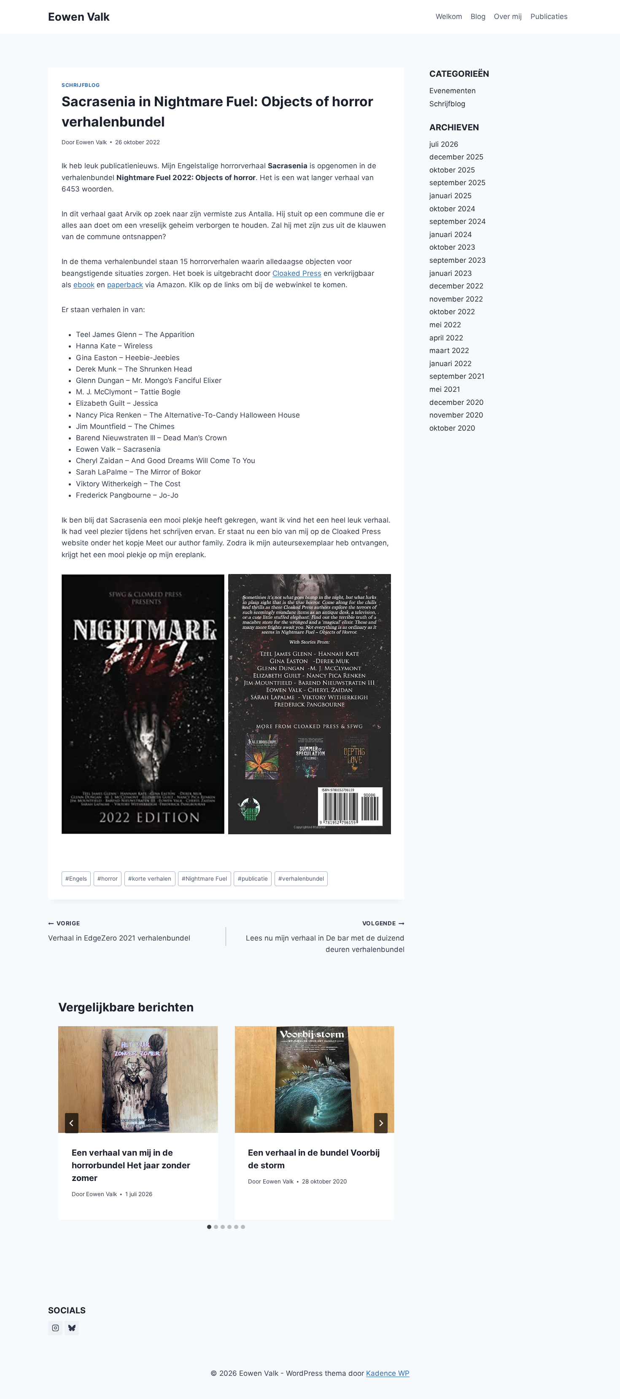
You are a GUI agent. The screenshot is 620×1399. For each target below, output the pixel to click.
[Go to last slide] (71, 1123)
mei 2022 (445, 325)
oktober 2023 (452, 247)
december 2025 (456, 157)
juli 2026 (443, 144)
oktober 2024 (452, 209)
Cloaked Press (296, 273)
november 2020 (456, 415)
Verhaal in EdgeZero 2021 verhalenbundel (119, 931)
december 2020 (456, 402)
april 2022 (446, 338)
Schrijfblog (81, 85)
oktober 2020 (452, 428)
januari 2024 (450, 234)
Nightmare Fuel (204, 878)
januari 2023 (450, 273)
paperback (125, 284)
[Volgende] (381, 1123)
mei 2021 (444, 389)
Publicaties (549, 16)
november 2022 (456, 299)
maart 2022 (449, 350)
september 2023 (457, 260)
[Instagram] (55, 1328)
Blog (478, 16)
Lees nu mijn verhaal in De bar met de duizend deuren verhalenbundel (325, 937)
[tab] (209, 1227)
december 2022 (456, 286)
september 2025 (457, 182)
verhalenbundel (301, 878)
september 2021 (457, 376)
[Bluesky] (72, 1328)
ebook (83, 284)
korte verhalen (149, 878)
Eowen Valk (91, 142)
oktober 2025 (452, 170)
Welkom (449, 16)
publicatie (253, 878)
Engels (76, 878)
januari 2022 (450, 363)
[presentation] (138, 1079)
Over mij (508, 16)
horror (107, 878)
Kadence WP (388, 1373)
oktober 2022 (452, 311)
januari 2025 (450, 195)
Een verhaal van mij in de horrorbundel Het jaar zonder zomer (131, 1165)
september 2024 (457, 221)
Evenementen (452, 90)
